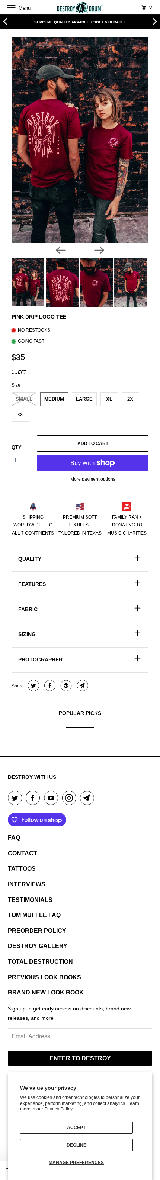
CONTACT (22, 853)
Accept (76, 1127)
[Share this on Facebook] (48, 685)
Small (24, 399)
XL (109, 399)
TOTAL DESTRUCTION (40, 961)
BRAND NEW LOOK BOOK (46, 992)
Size (16, 385)
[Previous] (60, 250)
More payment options (92, 479)
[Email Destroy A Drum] (88, 798)
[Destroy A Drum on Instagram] (70, 798)
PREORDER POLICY (37, 931)
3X (20, 414)
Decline (76, 1145)
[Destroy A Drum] (80, 7)
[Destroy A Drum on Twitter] (16, 798)
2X (130, 399)
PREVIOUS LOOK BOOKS (44, 977)
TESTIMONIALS (30, 900)
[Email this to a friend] (81, 685)
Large (84, 399)
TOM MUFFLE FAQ (34, 915)
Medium (54, 399)
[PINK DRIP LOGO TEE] (80, 140)
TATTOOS (22, 868)
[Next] (99, 250)
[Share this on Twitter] (32, 685)
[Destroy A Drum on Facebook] (34, 798)
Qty (17, 447)
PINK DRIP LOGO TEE (39, 317)
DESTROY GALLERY (37, 946)
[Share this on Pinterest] (65, 685)
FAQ (14, 838)
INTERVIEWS (26, 884)
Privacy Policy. (58, 1109)
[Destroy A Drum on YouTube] (52, 798)
